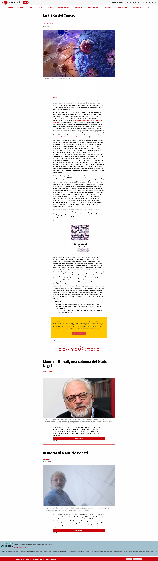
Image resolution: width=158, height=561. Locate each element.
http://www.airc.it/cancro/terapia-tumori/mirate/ (75, 137)
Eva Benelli (47, 459)
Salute (55, 97)
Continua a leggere (79, 438)
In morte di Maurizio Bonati (65, 452)
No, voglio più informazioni (51, 559)
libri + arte (149, 7)
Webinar (40, 7)
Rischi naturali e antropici (63, 7)
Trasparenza (27, 547)
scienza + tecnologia (122, 7)
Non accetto (129, 558)
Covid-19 (50, 7)
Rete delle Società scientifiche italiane (15, 7)
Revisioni (49, 19)
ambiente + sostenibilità (93, 7)
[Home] (13, 3)
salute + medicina (78, 7)
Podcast (31, 7)
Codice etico (21, 547)
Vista (45, 19)
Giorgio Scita (48, 24)
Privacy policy (15, 547)
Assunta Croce (56, 24)
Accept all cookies (137, 558)
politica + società (108, 7)
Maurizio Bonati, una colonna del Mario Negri (75, 363)
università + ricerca (137, 7)
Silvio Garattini (48, 372)
